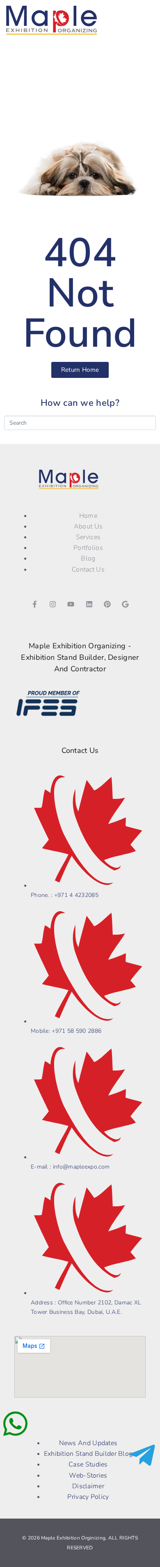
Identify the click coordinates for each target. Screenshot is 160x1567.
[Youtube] (71, 604)
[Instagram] (53, 604)
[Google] (125, 604)
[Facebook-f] (35, 604)
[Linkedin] (89, 604)
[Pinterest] (107, 604)
